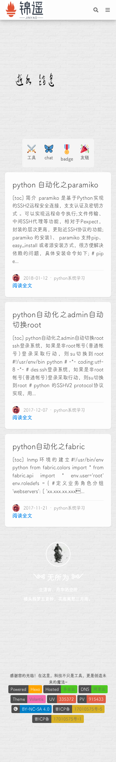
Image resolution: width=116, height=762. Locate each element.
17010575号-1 (68, 719)
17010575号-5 (88, 709)
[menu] (107, 9)
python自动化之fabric (48, 446)
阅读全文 (22, 285)
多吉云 (69, 689)
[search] (95, 9)
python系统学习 (69, 278)
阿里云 (99, 689)
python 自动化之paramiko (55, 184)
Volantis (36, 699)
